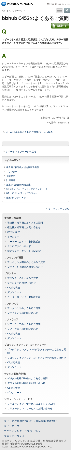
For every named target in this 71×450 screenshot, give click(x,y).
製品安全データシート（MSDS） (24, 251)
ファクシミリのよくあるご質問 (23, 308)
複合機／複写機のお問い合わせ (23, 227)
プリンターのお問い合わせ (21, 282)
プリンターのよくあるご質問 (22, 278)
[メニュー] (59, 10)
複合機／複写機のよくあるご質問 (25, 222)
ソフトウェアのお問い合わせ (22, 328)
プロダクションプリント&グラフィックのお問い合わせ (36, 357)
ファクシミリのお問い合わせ (22, 313)
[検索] (67, 10)
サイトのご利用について (18, 421)
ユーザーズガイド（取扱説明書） (25, 241)
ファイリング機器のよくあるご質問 (26, 262)
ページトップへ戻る (58, 209)
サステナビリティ (14, 436)
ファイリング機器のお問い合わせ (25, 267)
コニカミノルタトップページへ (22, 431)
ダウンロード (14, 236)
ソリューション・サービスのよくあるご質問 (31, 403)
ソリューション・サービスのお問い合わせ (29, 408)
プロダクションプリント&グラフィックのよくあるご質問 (36, 351)
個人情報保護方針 (46, 421)
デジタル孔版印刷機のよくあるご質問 (27, 378)
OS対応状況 (13, 232)
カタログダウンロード (19, 246)
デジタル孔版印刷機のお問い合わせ (26, 383)
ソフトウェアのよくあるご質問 (23, 324)
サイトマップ (11, 426)
